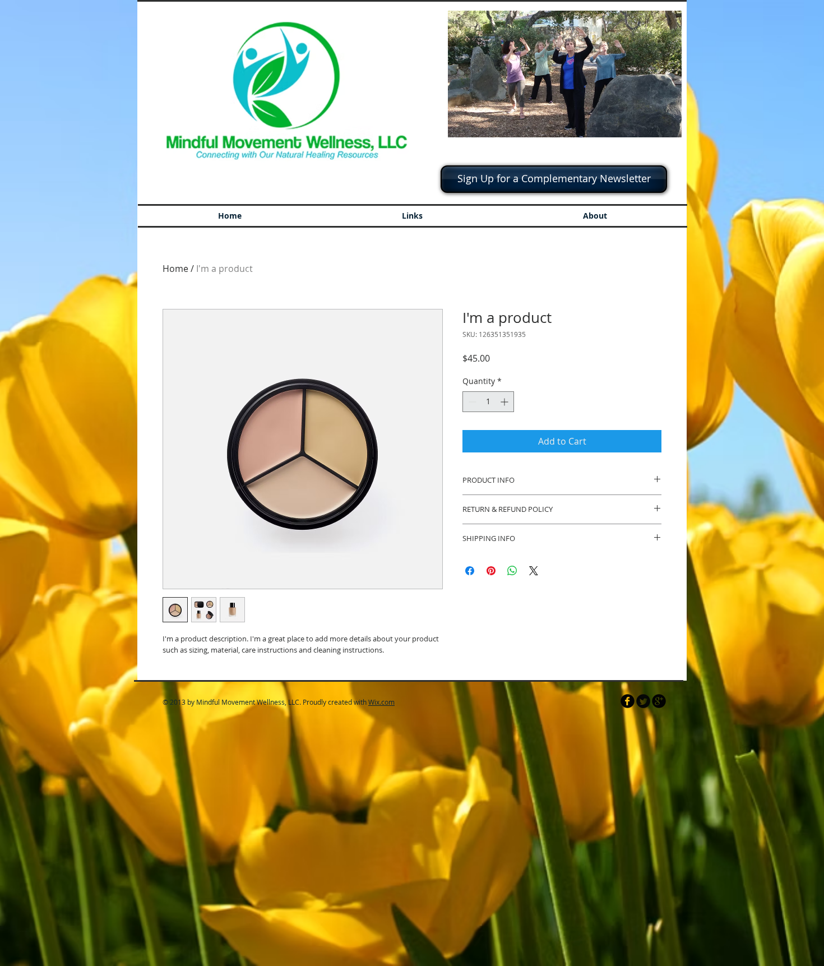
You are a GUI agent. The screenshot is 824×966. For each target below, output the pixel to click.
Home (175, 268)
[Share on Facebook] (469, 570)
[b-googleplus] (659, 701)
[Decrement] (471, 402)
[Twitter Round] (643, 701)
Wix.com (381, 701)
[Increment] (505, 402)
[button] (565, 74)
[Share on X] (533, 570)
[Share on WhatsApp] (512, 570)
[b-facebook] (628, 701)
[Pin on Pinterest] (491, 570)
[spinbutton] (488, 402)
